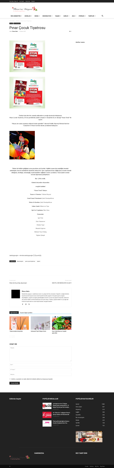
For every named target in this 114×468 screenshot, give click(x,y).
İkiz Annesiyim (16, 16)
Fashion (92, 466)
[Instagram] (26, 304)
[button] (102, 16)
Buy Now (102, 466)
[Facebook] (11, 35)
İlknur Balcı (15, 31)
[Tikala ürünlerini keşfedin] (19, 323)
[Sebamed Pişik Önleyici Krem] (40, 323)
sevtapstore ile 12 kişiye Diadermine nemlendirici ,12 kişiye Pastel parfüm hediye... (61, 405)
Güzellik (28, 16)
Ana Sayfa (21, 1)
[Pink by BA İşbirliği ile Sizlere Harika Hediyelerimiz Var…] (47, 423)
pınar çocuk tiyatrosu (30, 261)
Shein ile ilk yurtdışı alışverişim (18, 283)
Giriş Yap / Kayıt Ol (13, 1)
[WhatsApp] (23, 35)
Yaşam (57, 16)
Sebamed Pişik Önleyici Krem (38, 331)
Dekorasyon (46, 16)
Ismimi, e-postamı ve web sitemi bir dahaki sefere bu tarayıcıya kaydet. (32, 379)
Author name (80, 42)
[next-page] (13, 336)
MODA (36, 16)
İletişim (33, 1)
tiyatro (38, 261)
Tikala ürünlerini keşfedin (16, 331)
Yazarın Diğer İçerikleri (26, 312)
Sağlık (66, 16)
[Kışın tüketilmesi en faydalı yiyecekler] (61, 323)
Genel (17, 21)
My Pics (97, 466)
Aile (73, 16)
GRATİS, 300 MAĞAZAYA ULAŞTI (61, 283)
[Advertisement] (91, 59)
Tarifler (91, 16)
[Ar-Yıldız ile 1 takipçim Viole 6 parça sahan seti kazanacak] (47, 415)
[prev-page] (10, 336)
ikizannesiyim (20, 261)
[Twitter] (15, 35)
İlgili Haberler (14, 312)
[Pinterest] (19, 35)
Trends (86, 466)
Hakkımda (27, 1)
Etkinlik (81, 16)
